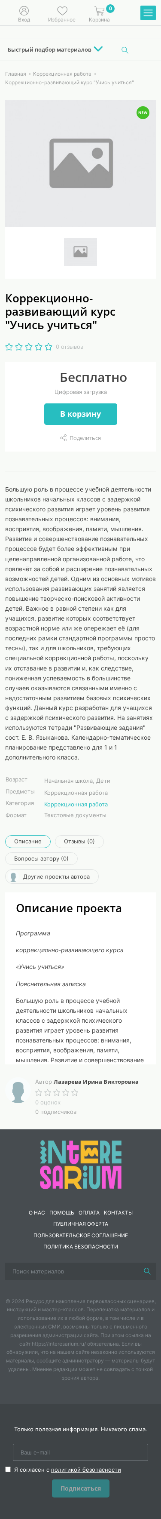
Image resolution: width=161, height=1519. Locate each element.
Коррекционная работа (76, 804)
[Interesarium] (81, 1163)
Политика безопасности (80, 1246)
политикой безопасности (86, 1469)
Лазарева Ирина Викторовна (96, 1081)
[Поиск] (125, 49)
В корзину (80, 414)
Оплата (89, 1212)
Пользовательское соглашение (80, 1235)
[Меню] (148, 13)
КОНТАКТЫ (118, 1212)
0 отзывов (69, 346)
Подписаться (81, 1488)
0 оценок (48, 1102)
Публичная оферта (80, 1224)
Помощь (61, 1212)
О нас (37, 1212)
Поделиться (85, 438)
